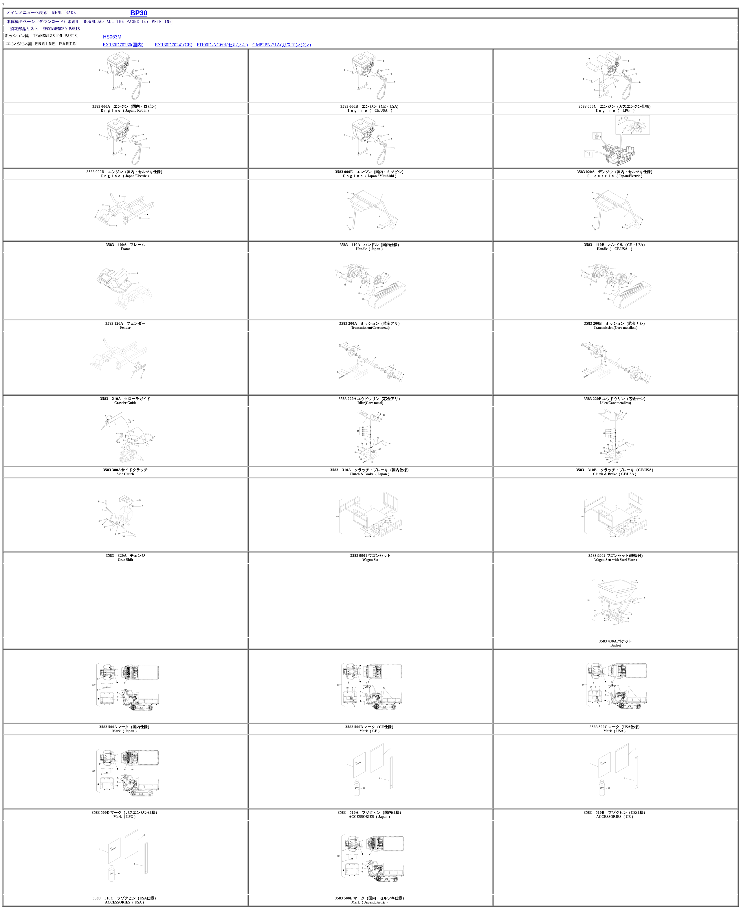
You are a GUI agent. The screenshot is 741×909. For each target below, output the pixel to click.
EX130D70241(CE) (173, 44)
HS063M (112, 36)
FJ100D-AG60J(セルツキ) (222, 44)
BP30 (138, 13)
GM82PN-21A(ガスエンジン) (281, 44)
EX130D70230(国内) (123, 44)
